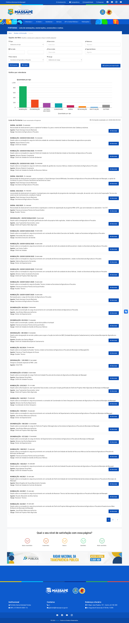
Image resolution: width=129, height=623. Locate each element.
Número (89, 41)
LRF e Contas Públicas (71, 22)
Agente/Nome (91, 49)
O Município (28, 22)
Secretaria (13, 57)
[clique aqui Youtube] (67, 615)
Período (12, 49)
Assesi (57, 620)
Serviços (58, 22)
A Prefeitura (17, 22)
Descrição (51, 49)
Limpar (25, 65)
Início (10, 33)
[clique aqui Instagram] (72, 615)
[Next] (117, 520)
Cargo (50, 57)
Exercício (51, 41)
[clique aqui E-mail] (57, 615)
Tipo (11, 41)
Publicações (85, 22)
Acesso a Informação (20, 33)
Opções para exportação (111, 65)
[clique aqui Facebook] (62, 615)
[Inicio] (10, 21)
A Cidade (39, 22)
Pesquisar (14, 65)
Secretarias (49, 22)
